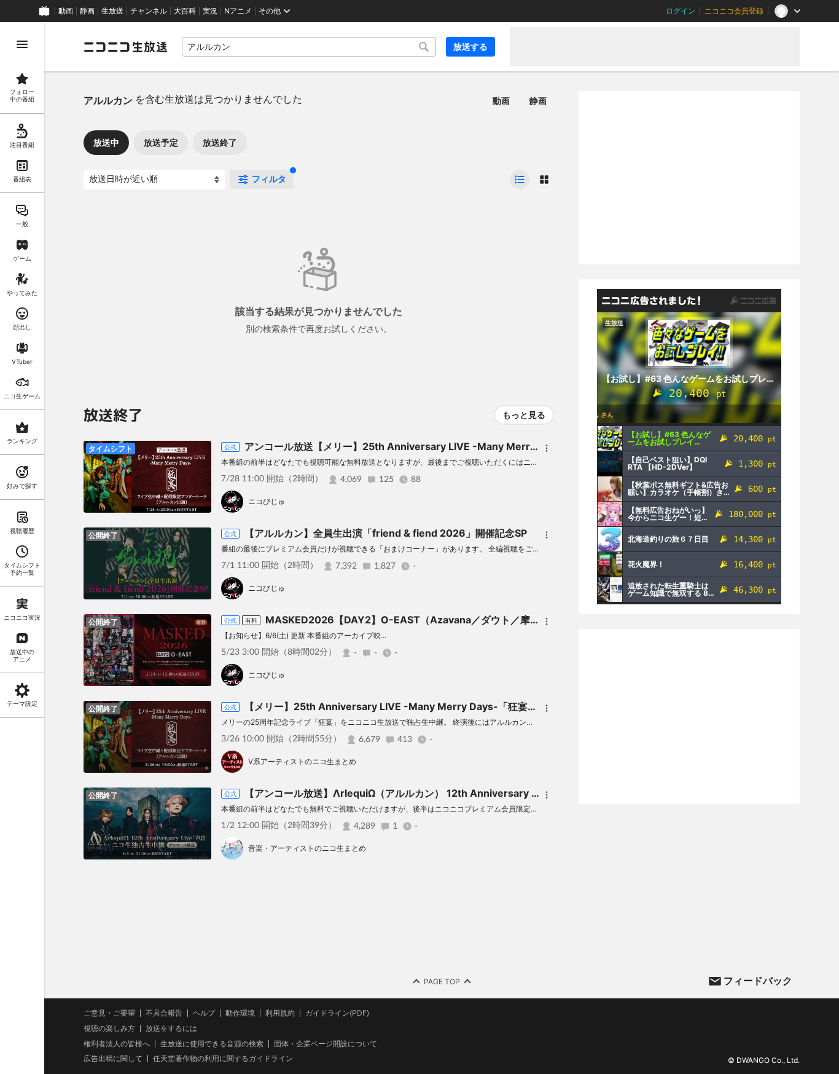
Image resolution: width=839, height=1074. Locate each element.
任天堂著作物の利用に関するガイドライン (223, 1058)
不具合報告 (164, 1013)
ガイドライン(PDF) (337, 1013)
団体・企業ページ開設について (325, 1044)
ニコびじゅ (266, 501)
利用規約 (280, 1013)
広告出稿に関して (113, 1058)
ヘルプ (204, 1013)
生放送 (112, 11)
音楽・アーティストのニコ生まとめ (307, 848)
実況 (210, 11)
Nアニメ (238, 11)
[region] (22, 548)
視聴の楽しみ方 (109, 1028)
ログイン (680, 11)
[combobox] (309, 47)
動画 (65, 11)
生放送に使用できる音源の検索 (211, 1044)
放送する (470, 46)
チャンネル (148, 11)
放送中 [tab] (106, 142)
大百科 (185, 11)
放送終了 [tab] (220, 142)
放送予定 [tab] (161, 142)
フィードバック (758, 980)
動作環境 (240, 1013)
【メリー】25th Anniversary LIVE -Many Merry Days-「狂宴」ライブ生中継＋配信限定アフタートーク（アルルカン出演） (523, 706)
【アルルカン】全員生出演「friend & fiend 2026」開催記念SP (385, 533)
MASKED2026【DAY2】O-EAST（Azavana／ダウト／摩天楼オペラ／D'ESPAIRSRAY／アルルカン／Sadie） (515, 620)
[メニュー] (546, 448)
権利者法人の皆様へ (117, 1043)
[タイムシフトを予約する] (199, 453)
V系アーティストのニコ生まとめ (302, 761)
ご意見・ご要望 (109, 1012)
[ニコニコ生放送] (125, 46)
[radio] (519, 179)
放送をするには (171, 1028)
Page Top (442, 981)
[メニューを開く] (22, 44)
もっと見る (523, 414)
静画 (87, 11)
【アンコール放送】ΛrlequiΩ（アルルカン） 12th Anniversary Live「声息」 (417, 793)
